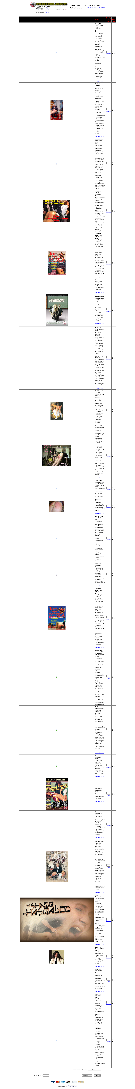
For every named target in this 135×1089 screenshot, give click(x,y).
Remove (108, 53)
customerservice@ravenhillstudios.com (95, 7)
